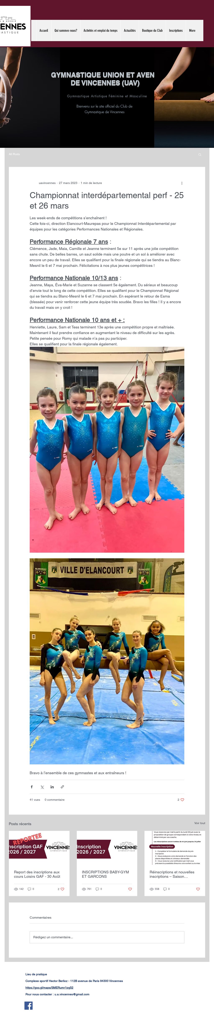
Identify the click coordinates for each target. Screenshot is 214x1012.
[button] (200, 154)
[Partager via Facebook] (32, 787)
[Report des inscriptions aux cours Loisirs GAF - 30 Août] (39, 848)
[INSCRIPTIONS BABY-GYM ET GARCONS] (107, 848)
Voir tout (199, 823)
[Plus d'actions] (181, 182)
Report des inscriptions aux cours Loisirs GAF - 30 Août (37, 874)
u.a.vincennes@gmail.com (72, 994)
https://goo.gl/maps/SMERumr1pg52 (49, 987)
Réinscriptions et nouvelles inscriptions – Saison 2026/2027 (172, 874)
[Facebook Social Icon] (28, 1006)
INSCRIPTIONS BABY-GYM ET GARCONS (105, 874)
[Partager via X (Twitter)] (42, 787)
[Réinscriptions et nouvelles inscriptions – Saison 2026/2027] (175, 848)
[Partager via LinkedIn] (52, 787)
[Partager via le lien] (62, 787)
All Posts (14, 154)
